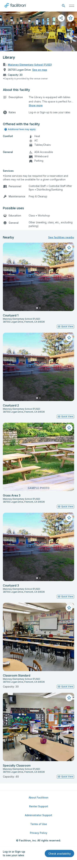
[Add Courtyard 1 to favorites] (69, 247)
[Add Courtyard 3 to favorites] (69, 517)
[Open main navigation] (71, 5)
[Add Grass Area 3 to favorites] (69, 427)
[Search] (63, 6)
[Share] (61, 18)
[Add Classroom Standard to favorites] (69, 607)
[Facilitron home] (15, 8)
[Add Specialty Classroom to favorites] (69, 697)
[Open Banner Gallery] (38, 31)
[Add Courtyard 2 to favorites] (69, 337)
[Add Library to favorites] (70, 18)
